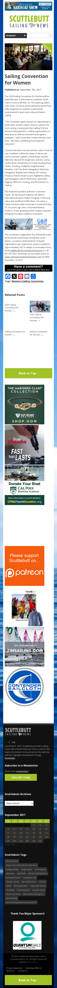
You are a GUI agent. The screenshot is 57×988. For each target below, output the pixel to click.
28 (27, 841)
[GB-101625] (28, 229)
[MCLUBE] (24, 464)
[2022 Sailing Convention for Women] (40, 311)
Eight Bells (21, 873)
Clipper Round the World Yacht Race (21, 865)
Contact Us (23, 970)
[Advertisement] (24, 525)
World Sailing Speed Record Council (21, 902)
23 (40, 837)
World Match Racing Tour (33, 894)
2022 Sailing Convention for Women (37, 317)
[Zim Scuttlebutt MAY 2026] (24, 665)
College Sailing (12, 869)
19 (14, 837)
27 (21, 841)
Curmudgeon (40, 869)
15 (34, 833)
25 (8, 841)
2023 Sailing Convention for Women (12, 307)
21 (27, 837)
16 (40, 833)
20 (21, 837)
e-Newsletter (22, 771)
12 (14, 833)
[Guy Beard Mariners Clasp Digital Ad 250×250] (24, 423)
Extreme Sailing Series (37, 873)
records (42, 881)
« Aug (7, 844)
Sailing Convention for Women (38, 333)
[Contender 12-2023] (24, 706)
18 (8, 837)
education (10, 873)
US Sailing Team (23, 890)
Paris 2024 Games (29, 881)
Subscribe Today (20, 777)
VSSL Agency (32, 962)
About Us (10, 970)
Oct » (13, 844)
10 (47, 829)
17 (47, 833)
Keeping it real (29, 877)
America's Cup (12, 861)
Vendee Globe (39, 890)
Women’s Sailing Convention (28, 281)
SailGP (8, 886)
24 (47, 837)
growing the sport (13, 877)
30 (40, 841)
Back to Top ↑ (28, 373)
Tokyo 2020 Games (37, 886)
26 (14, 841)
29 (34, 841)
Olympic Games (12, 881)
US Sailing (10, 890)
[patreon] (24, 585)
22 (34, 837)
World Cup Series (13, 894)
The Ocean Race (21, 886)
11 (8, 833)
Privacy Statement (14, 968)
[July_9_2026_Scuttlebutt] (24, 504)
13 (21, 833)
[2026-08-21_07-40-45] (28, 10)
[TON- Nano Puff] (24, 625)
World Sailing (11, 898)
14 (27, 833)
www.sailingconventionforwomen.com (23, 256)
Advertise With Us (33, 968)
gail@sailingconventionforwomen (26, 250)
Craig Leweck (26, 869)
